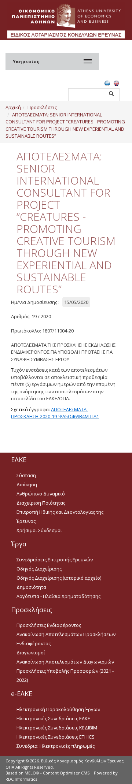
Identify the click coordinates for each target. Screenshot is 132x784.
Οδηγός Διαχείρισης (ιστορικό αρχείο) (58, 578)
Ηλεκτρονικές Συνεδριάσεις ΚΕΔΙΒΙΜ (56, 727)
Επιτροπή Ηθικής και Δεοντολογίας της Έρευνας (59, 516)
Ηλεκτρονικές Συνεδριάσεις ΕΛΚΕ (53, 718)
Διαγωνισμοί (30, 652)
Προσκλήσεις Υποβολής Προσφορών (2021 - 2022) (65, 675)
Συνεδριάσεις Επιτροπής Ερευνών (54, 559)
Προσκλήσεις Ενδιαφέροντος (48, 625)
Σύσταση (26, 475)
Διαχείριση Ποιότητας (40, 502)
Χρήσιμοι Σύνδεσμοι (39, 530)
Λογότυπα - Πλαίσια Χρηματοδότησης (58, 596)
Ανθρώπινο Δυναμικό (40, 493)
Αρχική (13, 107)
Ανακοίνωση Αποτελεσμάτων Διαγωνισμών (65, 661)
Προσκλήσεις (42, 107)
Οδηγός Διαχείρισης (39, 568)
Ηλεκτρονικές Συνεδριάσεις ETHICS (55, 736)
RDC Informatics (21, 779)
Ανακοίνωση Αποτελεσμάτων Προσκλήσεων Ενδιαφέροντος (65, 639)
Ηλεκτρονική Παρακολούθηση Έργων (58, 709)
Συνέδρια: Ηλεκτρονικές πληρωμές (55, 746)
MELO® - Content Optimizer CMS (57, 773)
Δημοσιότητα (31, 587)
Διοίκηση (26, 484)
